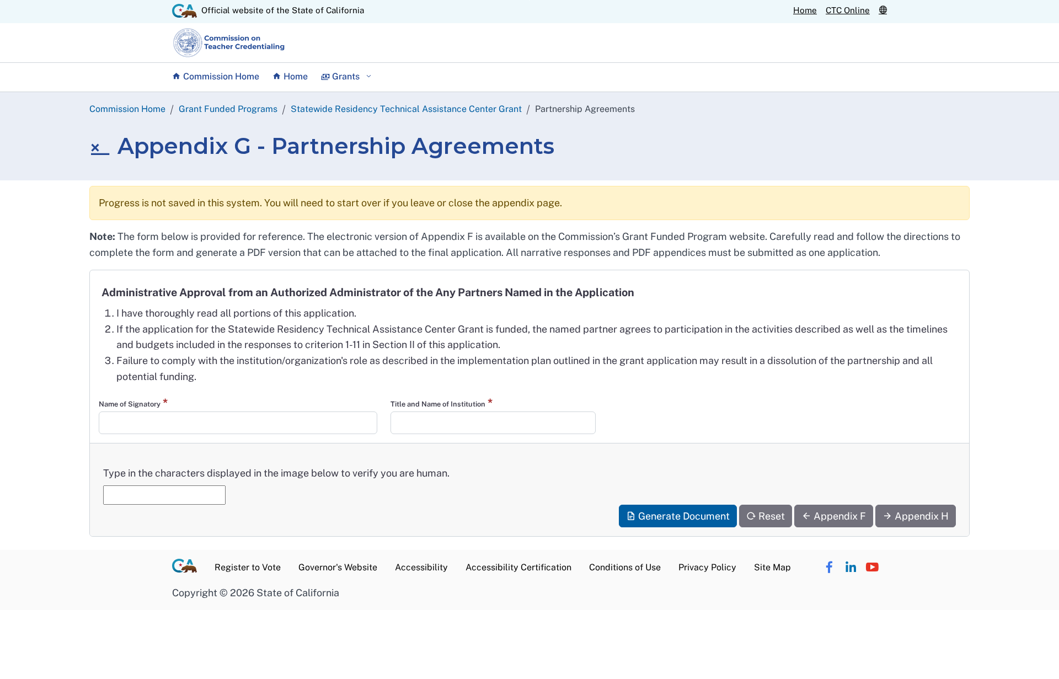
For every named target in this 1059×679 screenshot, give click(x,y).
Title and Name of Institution (438, 404)
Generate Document (683, 516)
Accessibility (421, 567)
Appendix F (838, 516)
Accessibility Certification (518, 567)
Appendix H (920, 516)
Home (805, 10)
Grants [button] (346, 76)
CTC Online (848, 10)
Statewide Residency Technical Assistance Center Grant (406, 109)
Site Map (772, 567)
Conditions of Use (625, 567)
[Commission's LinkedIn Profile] (850, 568)
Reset (770, 516)
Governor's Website (337, 567)
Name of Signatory (130, 404)
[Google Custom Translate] (883, 10)
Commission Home (220, 76)
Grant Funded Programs (228, 109)
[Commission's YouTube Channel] (872, 568)
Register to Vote (248, 567)
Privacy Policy (707, 567)
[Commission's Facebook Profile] (829, 568)
